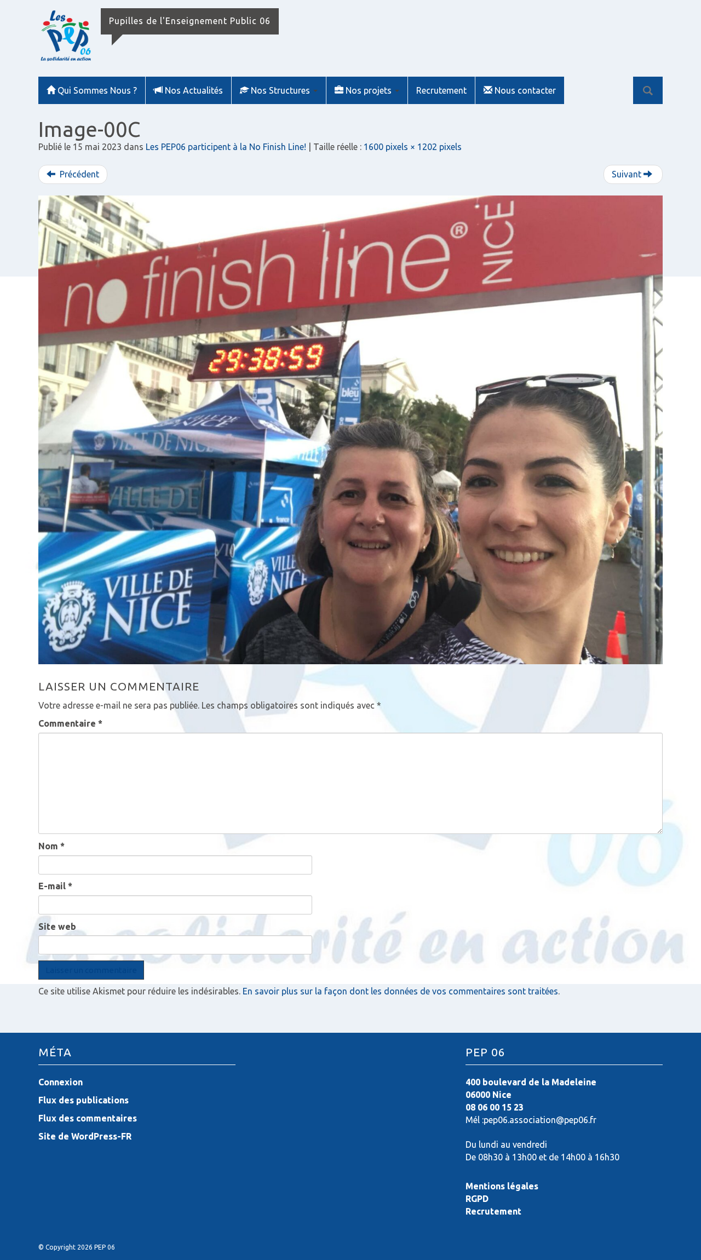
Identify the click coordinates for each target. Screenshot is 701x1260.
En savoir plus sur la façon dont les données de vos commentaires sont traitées (400, 991)
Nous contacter (525, 90)
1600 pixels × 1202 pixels (413, 147)
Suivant (627, 174)
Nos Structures (281, 90)
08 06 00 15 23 (495, 1107)
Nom (51, 846)
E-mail (55, 886)
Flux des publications (83, 1100)
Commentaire (70, 723)
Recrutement (441, 90)
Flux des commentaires (87, 1118)
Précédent (78, 174)
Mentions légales (502, 1186)
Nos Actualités (194, 90)
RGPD (477, 1199)
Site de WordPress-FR (84, 1136)
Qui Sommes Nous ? (97, 90)
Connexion (60, 1082)
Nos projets (370, 90)
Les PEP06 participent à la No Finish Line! (226, 147)
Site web (57, 926)
